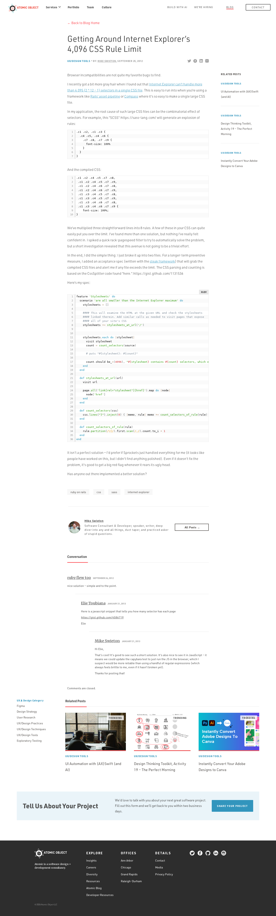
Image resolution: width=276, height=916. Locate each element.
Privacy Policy (164, 874)
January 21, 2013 (116, 603)
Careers (91, 867)
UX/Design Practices (30, 723)
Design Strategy (27, 711)
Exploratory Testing (29, 740)
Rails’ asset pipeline (105, 96)
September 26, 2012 (103, 578)
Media (159, 867)
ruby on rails (78, 492)
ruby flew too (79, 577)
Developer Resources (100, 894)
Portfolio (73, 7)
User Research (26, 717)
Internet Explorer (138, 492)
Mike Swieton (94, 520)
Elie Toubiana (93, 603)
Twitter (189, 61)
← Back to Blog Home (83, 23)
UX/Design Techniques (31, 729)
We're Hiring (203, 7)
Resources (93, 881)
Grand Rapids (129, 874)
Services (51, 7)
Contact (258, 7)
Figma (21, 705)
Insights (91, 860)
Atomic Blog (94, 887)
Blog (230, 7)
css (99, 492)
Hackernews (207, 61)
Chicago (126, 867)
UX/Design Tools (78, 61)
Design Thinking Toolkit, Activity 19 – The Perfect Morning (236, 129)
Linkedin (201, 61)
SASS (114, 492)
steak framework (162, 261)
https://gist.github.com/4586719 (102, 617)
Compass (131, 96)
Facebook (195, 61)
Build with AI (177, 7)
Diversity (92, 874)
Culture (107, 7)
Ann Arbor (127, 860)
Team (90, 7)
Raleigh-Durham (131, 881)
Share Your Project (232, 805)
